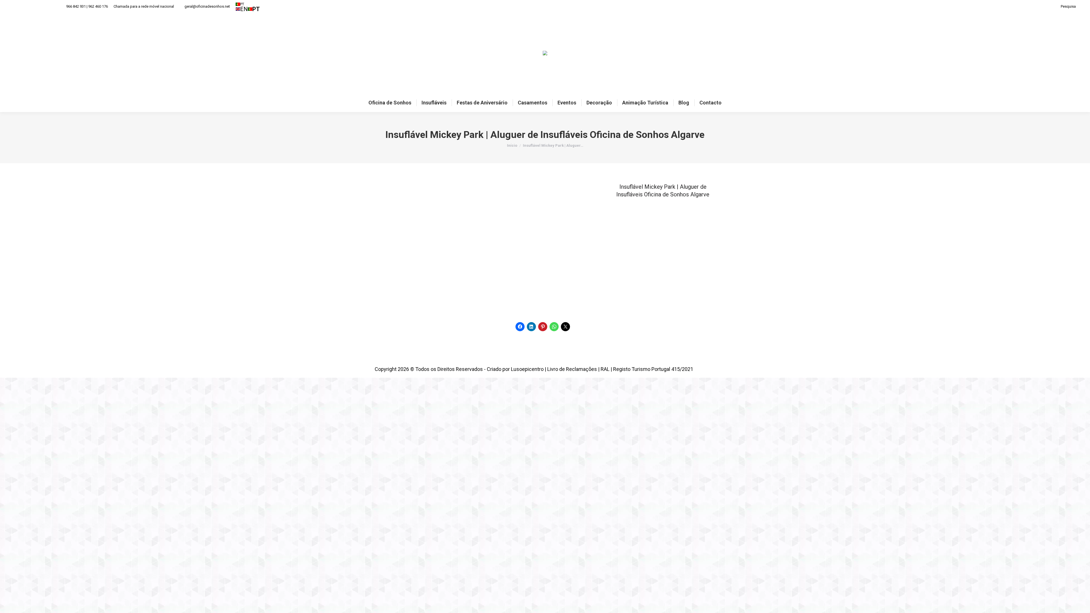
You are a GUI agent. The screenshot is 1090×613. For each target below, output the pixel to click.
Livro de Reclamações (572, 369)
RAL (605, 369)
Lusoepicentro (527, 369)
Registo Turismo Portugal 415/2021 (653, 369)
